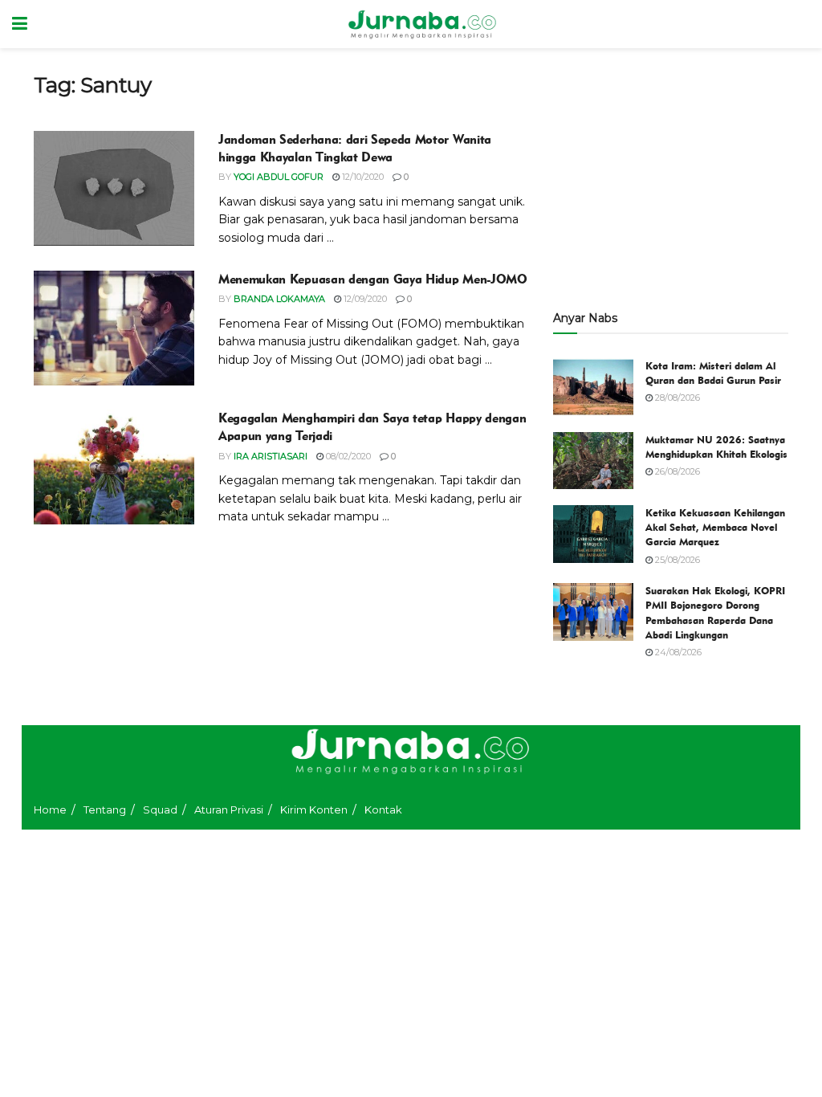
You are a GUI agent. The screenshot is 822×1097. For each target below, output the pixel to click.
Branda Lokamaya (279, 298)
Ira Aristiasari (270, 456)
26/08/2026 (676, 471)
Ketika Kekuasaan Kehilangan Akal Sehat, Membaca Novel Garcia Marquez (715, 527)
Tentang (104, 809)
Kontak (383, 809)
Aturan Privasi (228, 809)
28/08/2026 (676, 397)
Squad (160, 809)
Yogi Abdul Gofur (279, 176)
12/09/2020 (364, 298)
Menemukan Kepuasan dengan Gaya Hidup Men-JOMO (372, 279)
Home (50, 809)
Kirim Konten (314, 809)
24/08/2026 (677, 652)
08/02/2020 (347, 456)
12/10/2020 (362, 176)
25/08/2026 (676, 559)
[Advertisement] (670, 172)
